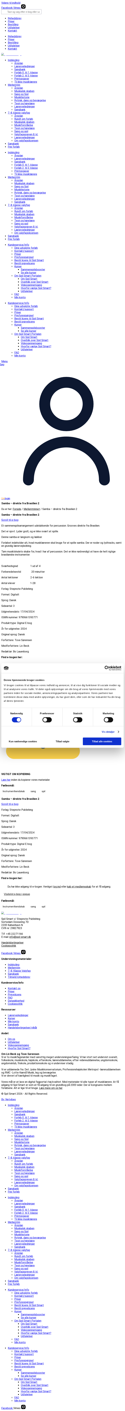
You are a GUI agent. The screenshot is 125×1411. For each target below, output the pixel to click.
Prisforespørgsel (24, 257)
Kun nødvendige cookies (23, 741)
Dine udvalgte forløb (26, 247)
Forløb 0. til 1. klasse (26, 72)
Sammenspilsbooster (33, 269)
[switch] (47, 719)
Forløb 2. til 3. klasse (26, 75)
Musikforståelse (23, 125)
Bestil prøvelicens (24, 263)
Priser (11, 21)
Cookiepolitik (8, 945)
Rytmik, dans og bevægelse (30, 100)
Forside (17, 509)
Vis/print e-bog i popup (17, 894)
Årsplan (18, 63)
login (5, 498)
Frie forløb (14, 146)
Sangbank (19, 69)
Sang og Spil (21, 94)
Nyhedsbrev (14, 18)
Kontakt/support (24, 251)
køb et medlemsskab (79, 886)
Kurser (18, 266)
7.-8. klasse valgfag (19, 112)
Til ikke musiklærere (25, 81)
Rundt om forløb (23, 118)
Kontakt (12, 30)
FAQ (16, 294)
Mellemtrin (14, 84)
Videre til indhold (10, 2)
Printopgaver (21, 78)
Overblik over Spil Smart (34, 281)
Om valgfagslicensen (26, 140)
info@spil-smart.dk (20, 936)
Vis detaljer (108, 731)
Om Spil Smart (29, 278)
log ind (57, 886)
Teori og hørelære (24, 103)
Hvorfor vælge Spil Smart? (36, 288)
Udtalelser (14, 27)
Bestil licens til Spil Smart (29, 260)
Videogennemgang (31, 285)
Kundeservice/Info (18, 244)
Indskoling (13, 60)
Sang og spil (21, 131)
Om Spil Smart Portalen (27, 275)
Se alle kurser (28, 272)
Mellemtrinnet (32, 509)
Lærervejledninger (24, 66)
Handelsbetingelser (12, 942)
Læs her (6, 779)
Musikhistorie (21, 97)
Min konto (20, 297)
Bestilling (13, 24)
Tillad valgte (62, 741)
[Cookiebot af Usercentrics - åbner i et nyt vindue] (107, 668)
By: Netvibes (8, 1099)
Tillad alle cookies (102, 741)
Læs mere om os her (50, 1088)
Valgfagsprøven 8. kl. (26, 134)
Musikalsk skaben (24, 91)
